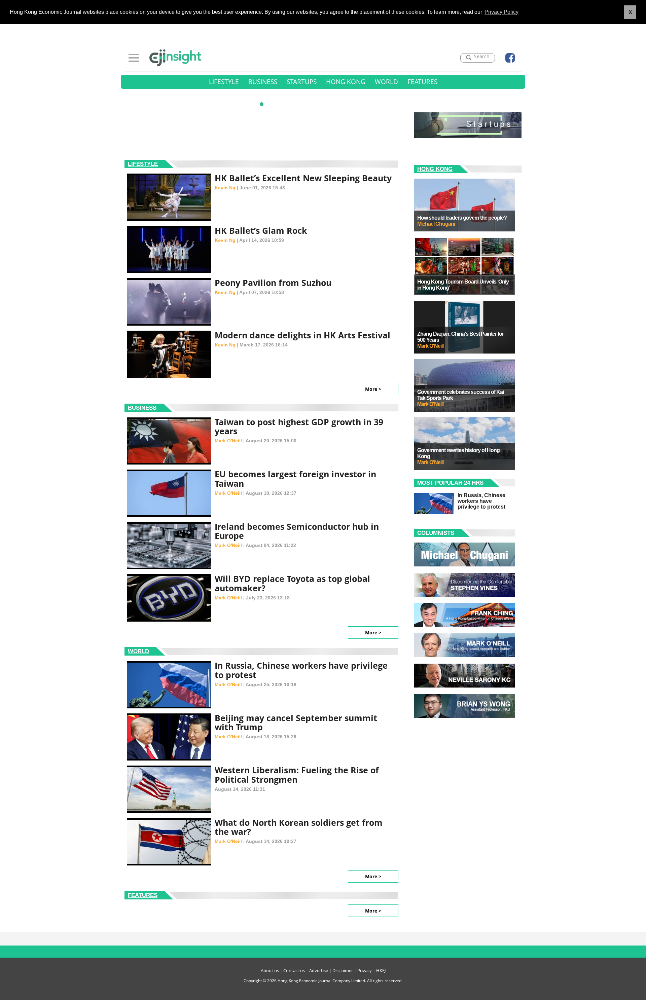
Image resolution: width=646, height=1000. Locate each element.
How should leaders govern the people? (462, 218)
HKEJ (381, 970)
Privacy (364, 970)
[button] (261, 104)
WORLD (386, 81)
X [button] (630, 12)
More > (373, 389)
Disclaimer (342, 970)
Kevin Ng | (227, 187)
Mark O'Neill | (230, 440)
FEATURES (422, 81)
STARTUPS (302, 81)
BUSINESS (262, 81)
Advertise (318, 970)
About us (270, 970)
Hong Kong (435, 169)
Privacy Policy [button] (501, 12)
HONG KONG (345, 81)
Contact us (294, 970)
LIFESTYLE (224, 81)
